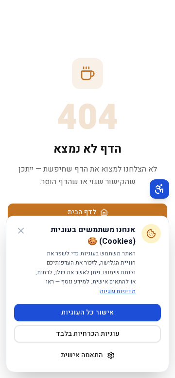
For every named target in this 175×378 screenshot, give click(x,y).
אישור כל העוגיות (87, 312)
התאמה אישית (82, 355)
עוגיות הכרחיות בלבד (88, 334)
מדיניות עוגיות (118, 291)
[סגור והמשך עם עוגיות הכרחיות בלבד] (21, 230)
